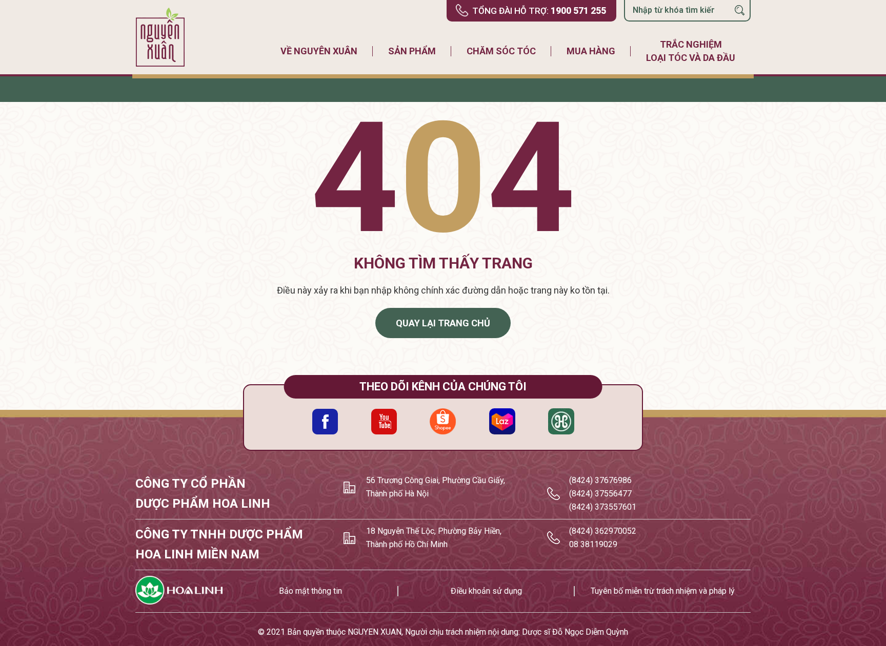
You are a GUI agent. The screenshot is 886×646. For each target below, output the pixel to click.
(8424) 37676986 (600, 480)
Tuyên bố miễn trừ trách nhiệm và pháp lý (663, 591)
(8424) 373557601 (602, 507)
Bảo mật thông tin (310, 591)
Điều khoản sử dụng (486, 591)
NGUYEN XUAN (374, 632)
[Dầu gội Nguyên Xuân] (161, 37)
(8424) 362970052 (602, 531)
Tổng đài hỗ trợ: (539, 10)
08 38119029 (593, 544)
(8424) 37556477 (600, 493)
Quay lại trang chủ (443, 323)
